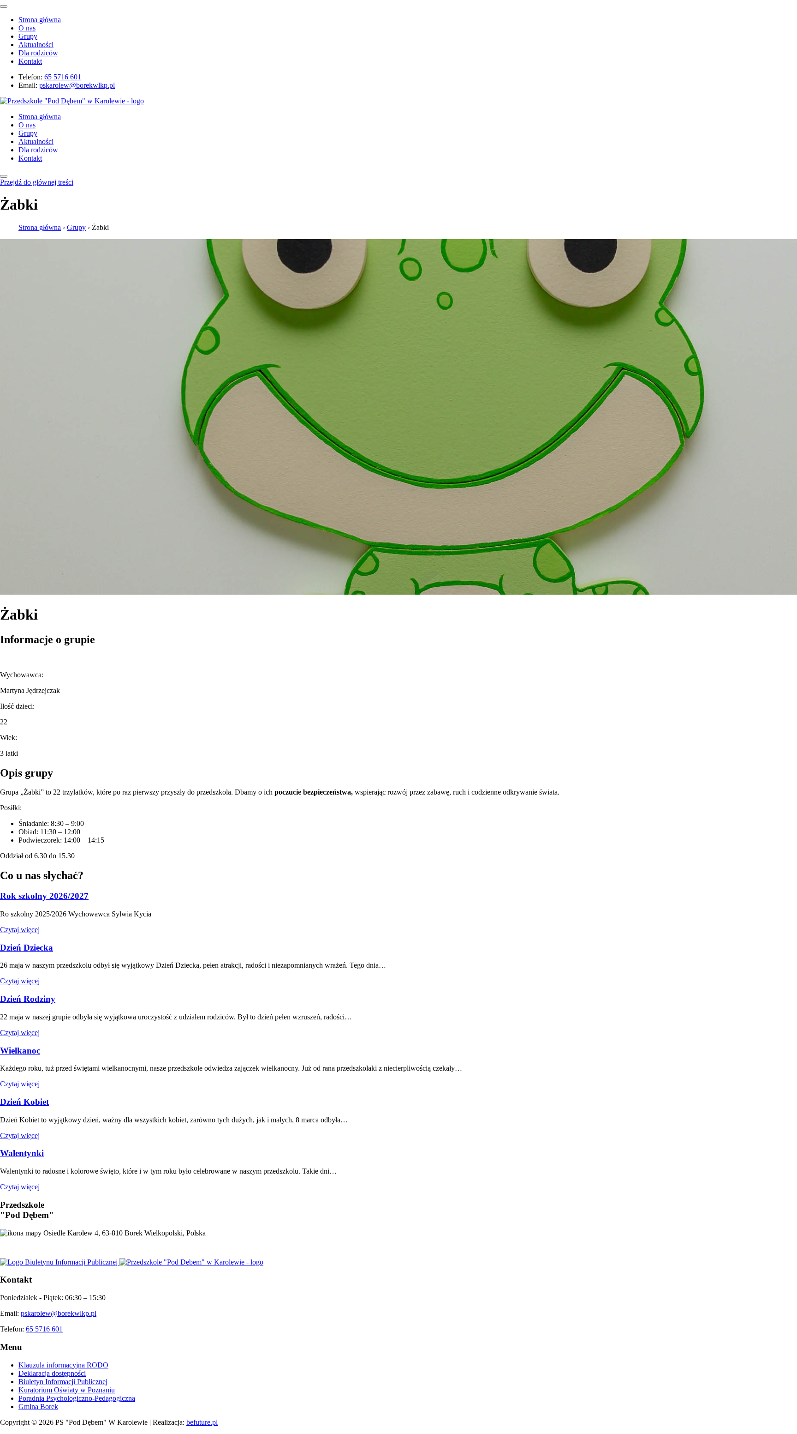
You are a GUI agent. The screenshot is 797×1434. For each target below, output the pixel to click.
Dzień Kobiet (24, 1102)
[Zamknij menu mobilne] (3, 6)
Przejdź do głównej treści (36, 182)
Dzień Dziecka (26, 947)
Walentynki (22, 1153)
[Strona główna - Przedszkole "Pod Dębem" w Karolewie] (72, 101)
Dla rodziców (38, 53)
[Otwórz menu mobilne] (3, 176)
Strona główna (39, 20)
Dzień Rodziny (27, 999)
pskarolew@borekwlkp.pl (77, 85)
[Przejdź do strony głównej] (191, 1262)
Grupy (27, 36)
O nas (27, 28)
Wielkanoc (20, 1050)
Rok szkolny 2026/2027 (44, 896)
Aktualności (36, 44)
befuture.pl (202, 1422)
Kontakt (30, 61)
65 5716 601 (62, 77)
